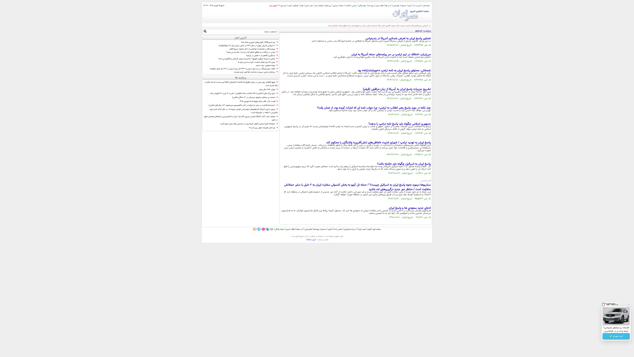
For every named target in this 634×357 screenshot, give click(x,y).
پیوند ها (370, 5)
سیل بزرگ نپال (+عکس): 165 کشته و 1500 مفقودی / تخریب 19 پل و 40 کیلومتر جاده (242, 93)
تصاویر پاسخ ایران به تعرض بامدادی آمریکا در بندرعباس (398, 38)
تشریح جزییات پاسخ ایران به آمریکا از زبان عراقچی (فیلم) (397, 89)
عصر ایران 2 (282, 5)
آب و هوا (388, 5)
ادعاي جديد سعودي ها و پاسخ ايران (410, 208)
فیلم (289, 5)
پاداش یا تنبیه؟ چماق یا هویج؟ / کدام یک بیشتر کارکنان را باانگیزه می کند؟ (246, 58)
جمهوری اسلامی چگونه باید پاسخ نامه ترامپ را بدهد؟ (400, 124)
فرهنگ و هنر (319, 5)
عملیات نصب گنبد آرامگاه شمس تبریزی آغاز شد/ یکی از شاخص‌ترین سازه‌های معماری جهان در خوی (241, 118)
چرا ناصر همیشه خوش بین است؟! (262, 127)
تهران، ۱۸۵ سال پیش (267, 89)
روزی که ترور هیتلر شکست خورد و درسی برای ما (256, 62)
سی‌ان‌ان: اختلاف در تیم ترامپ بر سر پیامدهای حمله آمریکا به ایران (391, 54)
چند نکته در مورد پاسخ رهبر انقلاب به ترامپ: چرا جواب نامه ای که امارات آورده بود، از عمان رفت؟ (374, 108)
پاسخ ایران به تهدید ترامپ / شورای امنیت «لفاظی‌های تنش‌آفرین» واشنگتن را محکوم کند (378, 142)
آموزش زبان (273, 5)
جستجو (403, 5)
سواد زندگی (362, 5)
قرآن (301, 5)
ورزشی (335, 5)
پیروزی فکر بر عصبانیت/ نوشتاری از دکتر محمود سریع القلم (252, 48)
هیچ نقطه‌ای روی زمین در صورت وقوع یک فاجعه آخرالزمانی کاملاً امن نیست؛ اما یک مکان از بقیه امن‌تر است (241, 84)
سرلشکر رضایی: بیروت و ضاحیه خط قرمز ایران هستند (254, 72)
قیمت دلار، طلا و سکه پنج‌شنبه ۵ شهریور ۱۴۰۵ (257, 101)
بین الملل (328, 5)
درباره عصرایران (350, 229)
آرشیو (410, 5)
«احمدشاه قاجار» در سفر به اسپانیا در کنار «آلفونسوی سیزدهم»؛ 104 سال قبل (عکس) (242, 105)
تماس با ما (417, 5)
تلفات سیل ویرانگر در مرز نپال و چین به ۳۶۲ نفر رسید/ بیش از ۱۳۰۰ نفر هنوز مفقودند (242, 68)
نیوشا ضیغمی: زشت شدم (265, 65)
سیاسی (354, 5)
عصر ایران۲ (361, 229)
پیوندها (316, 229)
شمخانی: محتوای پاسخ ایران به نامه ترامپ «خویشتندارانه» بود (394, 70)
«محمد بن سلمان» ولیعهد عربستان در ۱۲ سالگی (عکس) (253, 97)
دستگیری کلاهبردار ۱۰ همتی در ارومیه (260, 55)
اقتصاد (348, 5)
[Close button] (629, 304)
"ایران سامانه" (311, 239)
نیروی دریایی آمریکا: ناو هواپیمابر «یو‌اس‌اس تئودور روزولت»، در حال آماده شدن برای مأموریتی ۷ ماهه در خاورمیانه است (244, 111)
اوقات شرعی (379, 5)
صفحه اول (426, 5)
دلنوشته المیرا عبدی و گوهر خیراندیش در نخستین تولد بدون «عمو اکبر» (247, 123)
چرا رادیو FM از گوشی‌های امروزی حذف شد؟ (258, 42)
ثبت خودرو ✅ (616, 336)
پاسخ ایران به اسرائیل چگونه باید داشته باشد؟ (404, 164)
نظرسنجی (396, 5)
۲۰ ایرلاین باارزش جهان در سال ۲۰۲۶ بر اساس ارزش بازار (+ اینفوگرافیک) (247, 45)
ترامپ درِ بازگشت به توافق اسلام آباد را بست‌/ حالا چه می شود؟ (250, 52)
